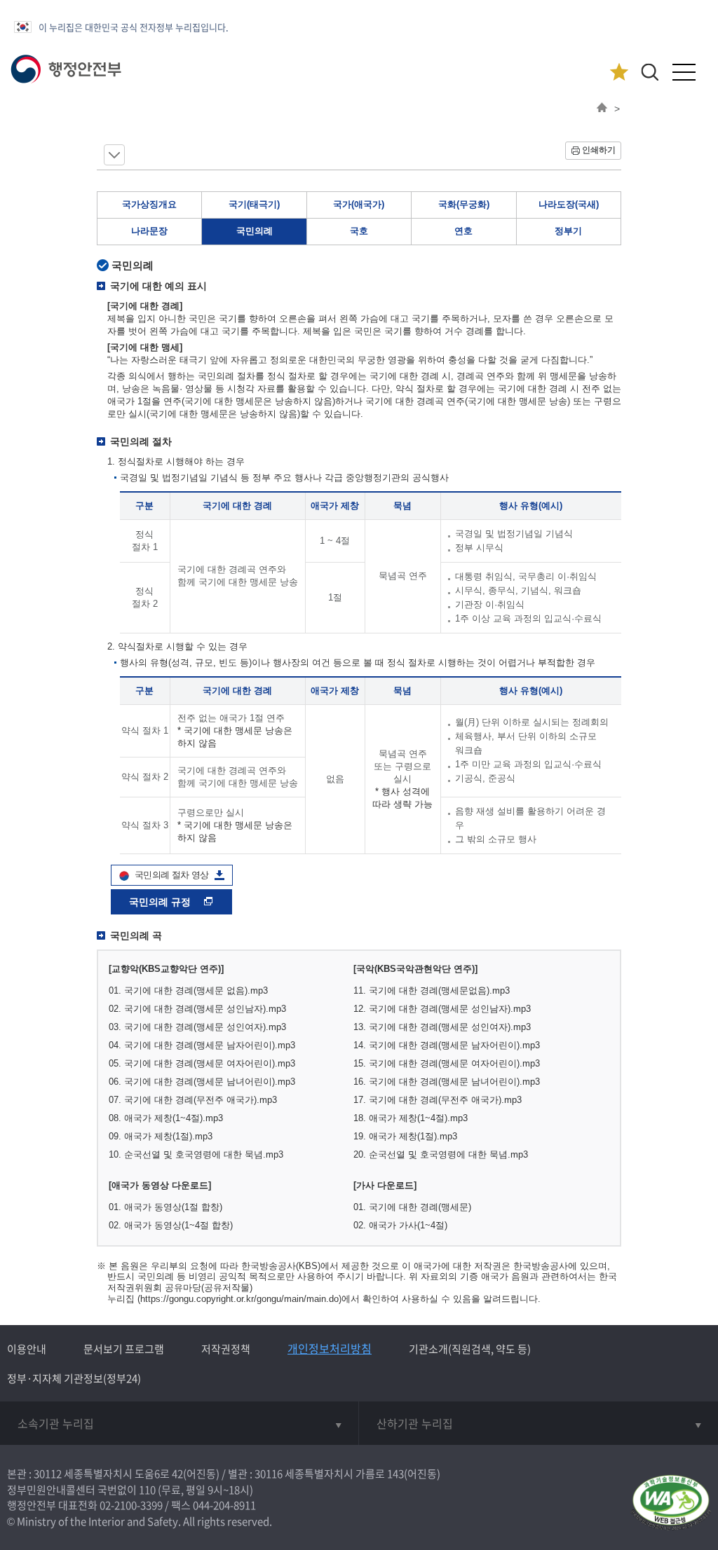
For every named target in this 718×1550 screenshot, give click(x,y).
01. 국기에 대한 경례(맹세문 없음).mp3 (188, 990)
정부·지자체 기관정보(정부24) (74, 1378)
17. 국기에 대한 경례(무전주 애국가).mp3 (437, 1100)
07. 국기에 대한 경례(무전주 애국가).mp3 (193, 1100)
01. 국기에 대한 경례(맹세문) (412, 1207)
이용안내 (26, 1349)
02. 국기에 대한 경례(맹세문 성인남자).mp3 (197, 1008)
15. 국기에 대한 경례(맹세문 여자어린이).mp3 (446, 1063)
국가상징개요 (149, 204)
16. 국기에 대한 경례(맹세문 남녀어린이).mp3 (446, 1081)
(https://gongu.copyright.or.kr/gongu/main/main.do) (239, 1299)
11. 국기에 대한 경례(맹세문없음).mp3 (431, 990)
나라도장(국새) (568, 204)
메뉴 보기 (114, 154)
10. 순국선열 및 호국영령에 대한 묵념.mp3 (196, 1154)
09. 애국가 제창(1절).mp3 (160, 1136)
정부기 (568, 231)
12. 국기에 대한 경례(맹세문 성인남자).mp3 (442, 1008)
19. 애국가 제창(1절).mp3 (405, 1136)
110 (147, 1489)
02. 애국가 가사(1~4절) (400, 1225)
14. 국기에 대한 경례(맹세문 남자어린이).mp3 (446, 1045)
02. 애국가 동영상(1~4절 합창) (171, 1225)
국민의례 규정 (161, 901)
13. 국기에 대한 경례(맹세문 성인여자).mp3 (442, 1027)
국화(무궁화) (463, 204)
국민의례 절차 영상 (172, 875)
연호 (463, 231)
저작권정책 (225, 1349)
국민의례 (254, 231)
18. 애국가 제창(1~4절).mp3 (410, 1118)
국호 (359, 231)
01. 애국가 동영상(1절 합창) (165, 1207)
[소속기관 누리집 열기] (179, 1423)
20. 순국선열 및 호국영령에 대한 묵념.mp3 (440, 1154)
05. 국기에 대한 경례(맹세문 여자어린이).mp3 (202, 1063)
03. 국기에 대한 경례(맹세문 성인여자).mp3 (197, 1027)
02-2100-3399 (131, 1505)
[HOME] (602, 108)
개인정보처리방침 (329, 1348)
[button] (649, 72)
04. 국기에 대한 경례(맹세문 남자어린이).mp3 (202, 1045)
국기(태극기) (254, 204)
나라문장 (149, 231)
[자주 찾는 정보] (618, 72)
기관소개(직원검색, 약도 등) (470, 1349)
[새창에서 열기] (670, 1503)
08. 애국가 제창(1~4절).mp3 (166, 1118)
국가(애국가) (358, 204)
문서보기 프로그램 (123, 1349)
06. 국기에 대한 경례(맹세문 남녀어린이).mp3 (202, 1081)
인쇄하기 (599, 150)
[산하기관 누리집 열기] (538, 1423)
